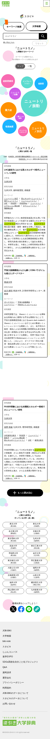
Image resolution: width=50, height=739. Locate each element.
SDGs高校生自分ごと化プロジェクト (20, 662)
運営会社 (7, 678)
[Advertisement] (25, 378)
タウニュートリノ (30, 206)
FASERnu (23, 203)
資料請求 (7, 672)
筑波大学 (8, 282)
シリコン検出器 (19, 438)
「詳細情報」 (19, 255)
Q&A (5, 667)
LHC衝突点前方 (10, 435)
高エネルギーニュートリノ (31, 199)
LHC (5, 203)
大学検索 (7, 636)
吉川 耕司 (8, 291)
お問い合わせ (9, 704)
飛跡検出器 (8, 208)
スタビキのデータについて (15, 698)
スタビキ (7, 646)
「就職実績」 (31, 255)
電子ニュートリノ (11, 201)
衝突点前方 (39, 440)
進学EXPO (8, 656)
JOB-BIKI (7, 630)
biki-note (7, 641)
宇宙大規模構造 (24, 302)
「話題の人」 (9, 258)
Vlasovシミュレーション (27, 305)
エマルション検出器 (12, 206)
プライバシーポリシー (13, 682)
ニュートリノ (35, 203)
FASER (13, 203)
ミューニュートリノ (29, 201)
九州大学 (8, 181)
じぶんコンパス (10, 651)
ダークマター (9, 302)
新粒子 (6, 438)
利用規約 (7, 688)
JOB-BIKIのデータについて (15, 693)
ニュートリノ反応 (11, 199)
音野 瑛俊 (8, 427)
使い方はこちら (8, 42)
